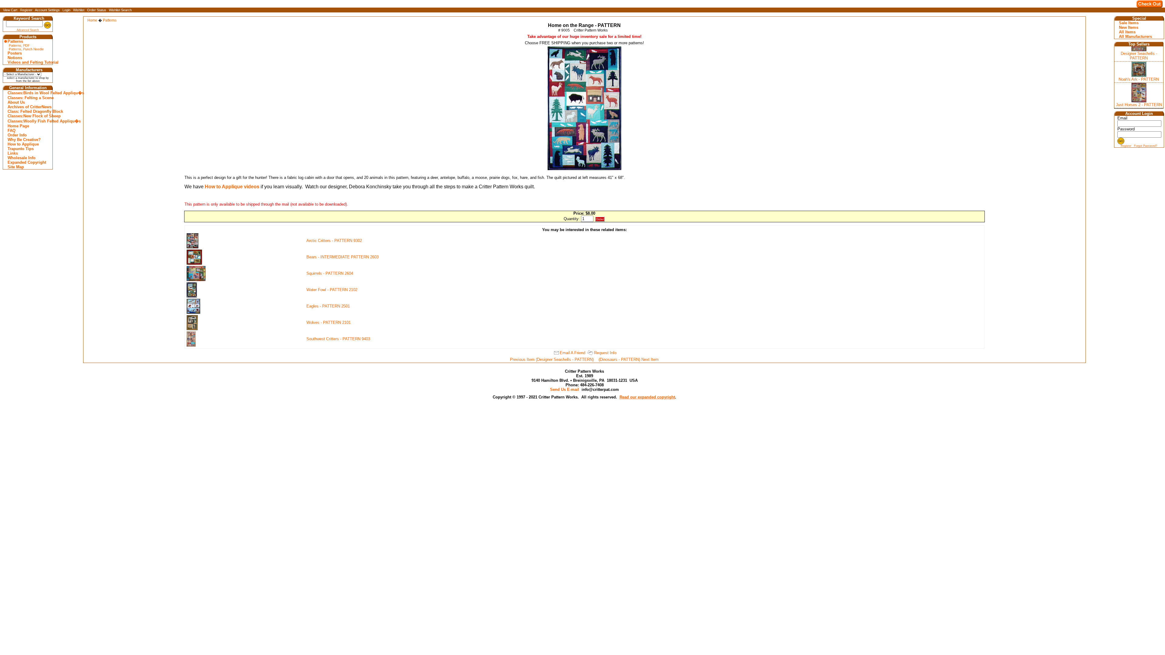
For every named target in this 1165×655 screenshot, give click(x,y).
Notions (15, 57)
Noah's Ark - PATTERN (1139, 79)
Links (13, 153)
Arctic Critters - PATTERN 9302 (334, 240)
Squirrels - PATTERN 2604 (329, 273)
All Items (1127, 32)
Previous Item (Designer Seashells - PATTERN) (552, 359)
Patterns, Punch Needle (26, 49)
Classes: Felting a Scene (28, 98)
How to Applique (23, 144)
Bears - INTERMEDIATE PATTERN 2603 (342, 257)
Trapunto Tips (21, 148)
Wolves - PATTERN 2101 (328, 322)
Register (26, 10)
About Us (16, 102)
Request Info (605, 353)
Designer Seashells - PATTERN (1139, 55)
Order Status (96, 10)
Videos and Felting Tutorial (28, 62)
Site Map (16, 167)
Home (92, 20)
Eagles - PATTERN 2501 (328, 306)
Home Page (18, 126)
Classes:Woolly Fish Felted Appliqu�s (28, 121)
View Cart (10, 10)
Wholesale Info (21, 158)
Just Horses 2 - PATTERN (1139, 104)
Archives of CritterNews (28, 107)
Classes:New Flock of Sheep (28, 116)
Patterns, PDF (19, 45)
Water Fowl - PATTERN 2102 (331, 289)
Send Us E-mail (564, 389)
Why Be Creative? (24, 139)
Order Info (17, 135)
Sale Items (1129, 23)
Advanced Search (28, 30)
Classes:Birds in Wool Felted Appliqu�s (28, 93)
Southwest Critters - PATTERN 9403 (338, 339)
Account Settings (47, 10)
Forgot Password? (1145, 145)
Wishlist (78, 10)
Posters (15, 53)
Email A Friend (572, 353)
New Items (1128, 27)
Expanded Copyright (27, 162)
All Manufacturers (1135, 36)
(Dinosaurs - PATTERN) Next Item (629, 359)
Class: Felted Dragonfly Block (28, 111)
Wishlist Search (120, 10)
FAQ (11, 130)
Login (66, 10)
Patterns (15, 41)
